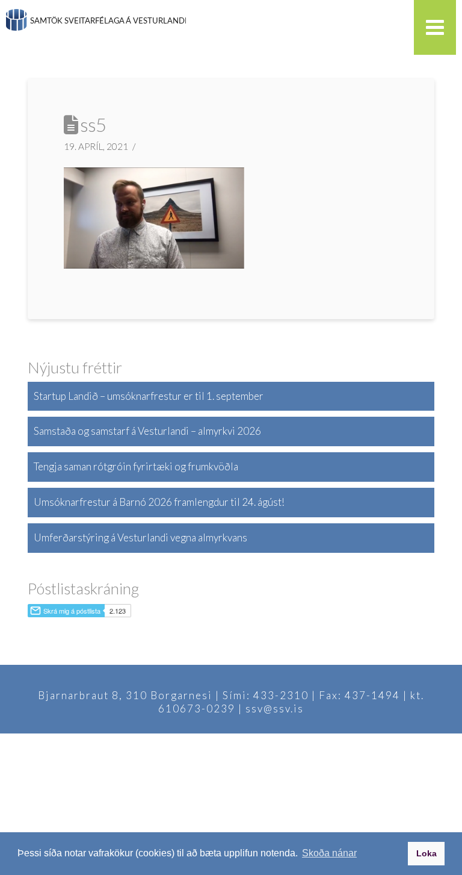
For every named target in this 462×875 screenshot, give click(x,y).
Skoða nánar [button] (329, 853)
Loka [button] (426, 853)
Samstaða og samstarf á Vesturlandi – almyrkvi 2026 (147, 431)
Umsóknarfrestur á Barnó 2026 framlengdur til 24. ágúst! (159, 502)
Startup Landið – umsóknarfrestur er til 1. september (148, 396)
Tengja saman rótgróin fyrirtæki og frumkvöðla (136, 466)
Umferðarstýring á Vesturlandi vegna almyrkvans (140, 537)
